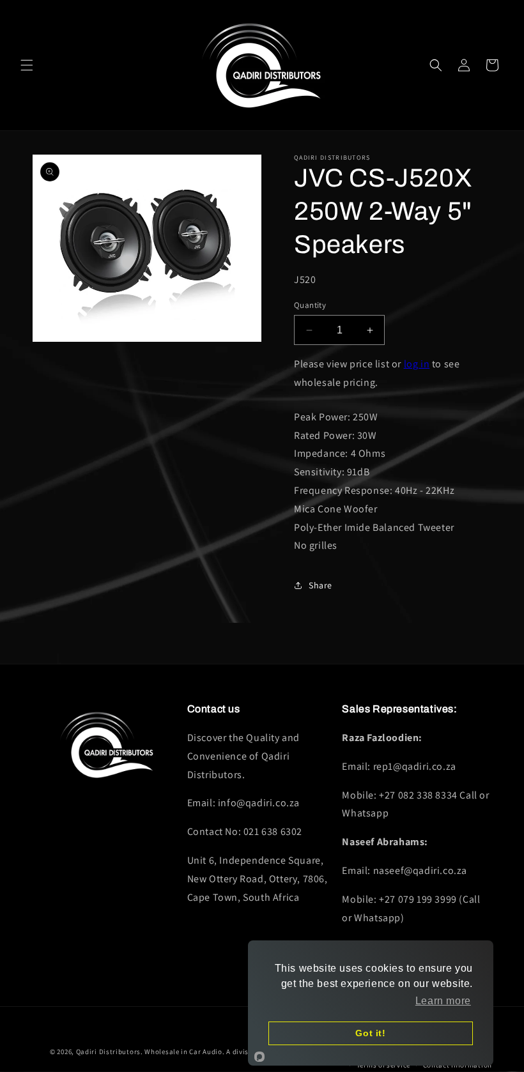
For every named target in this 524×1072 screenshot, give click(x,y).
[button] (27, 65)
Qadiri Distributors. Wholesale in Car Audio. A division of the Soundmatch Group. (213, 1051)
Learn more (443, 1000)
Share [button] (320, 585)
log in (417, 364)
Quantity (310, 305)
